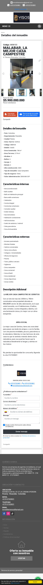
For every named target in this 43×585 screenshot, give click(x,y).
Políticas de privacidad (11, 537)
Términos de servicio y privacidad (11, 570)
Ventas (6, 528)
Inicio (3, 32)
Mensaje (6, 415)
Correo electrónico (10, 401)
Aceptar (35, 582)
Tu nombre (7, 394)
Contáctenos (8, 534)
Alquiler (6, 531)
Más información (15, 583)
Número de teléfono (10, 408)
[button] (40, 60)
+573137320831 (15, 5)
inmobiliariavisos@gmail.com (22, 386)
